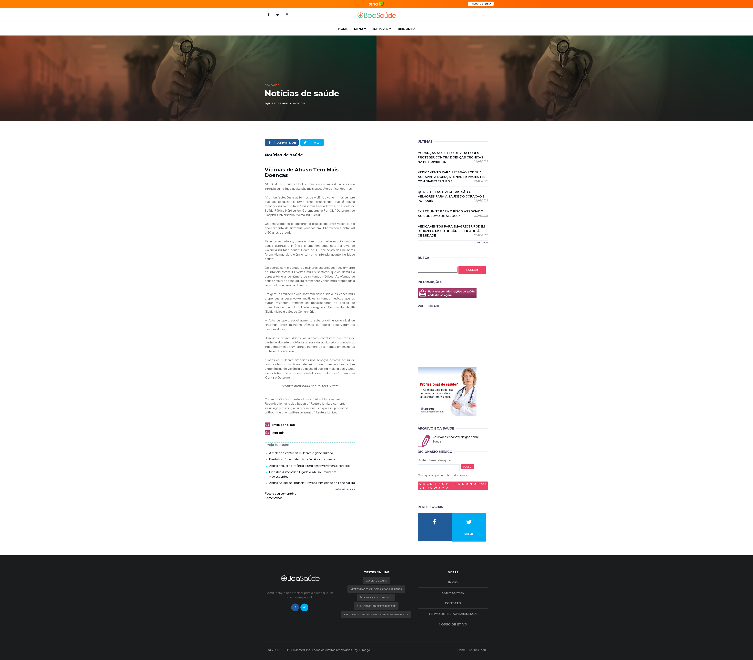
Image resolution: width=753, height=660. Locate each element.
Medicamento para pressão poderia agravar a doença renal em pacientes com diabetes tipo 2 (453, 176)
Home (342, 29)
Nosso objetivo (453, 624)
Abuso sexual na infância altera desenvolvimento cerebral (309, 466)
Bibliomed (406, 29)
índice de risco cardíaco (376, 597)
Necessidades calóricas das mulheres (376, 589)
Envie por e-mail (284, 425)
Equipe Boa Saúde (276, 103)
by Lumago (362, 650)
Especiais (380, 29)
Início (453, 582)
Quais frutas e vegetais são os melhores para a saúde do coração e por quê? (453, 196)
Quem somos (453, 593)
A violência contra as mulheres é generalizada (301, 453)
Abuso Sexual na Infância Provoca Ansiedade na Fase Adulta (312, 483)
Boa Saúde (272, 85)
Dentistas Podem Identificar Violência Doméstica (303, 459)
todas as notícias (345, 488)
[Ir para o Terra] (376, 4)
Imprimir (278, 432)
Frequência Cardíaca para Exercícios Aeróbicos (376, 614)
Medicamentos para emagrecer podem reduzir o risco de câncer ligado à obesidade (453, 230)
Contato (453, 603)
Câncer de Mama (376, 580)
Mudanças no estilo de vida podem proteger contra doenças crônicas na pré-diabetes (453, 157)
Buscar (472, 270)
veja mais (482, 242)
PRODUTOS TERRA (481, 4)
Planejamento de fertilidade (376, 605)
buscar (468, 466)
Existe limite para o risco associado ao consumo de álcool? (453, 213)
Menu (358, 29)
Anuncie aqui (477, 650)
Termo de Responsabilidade (452, 614)
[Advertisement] (447, 336)
